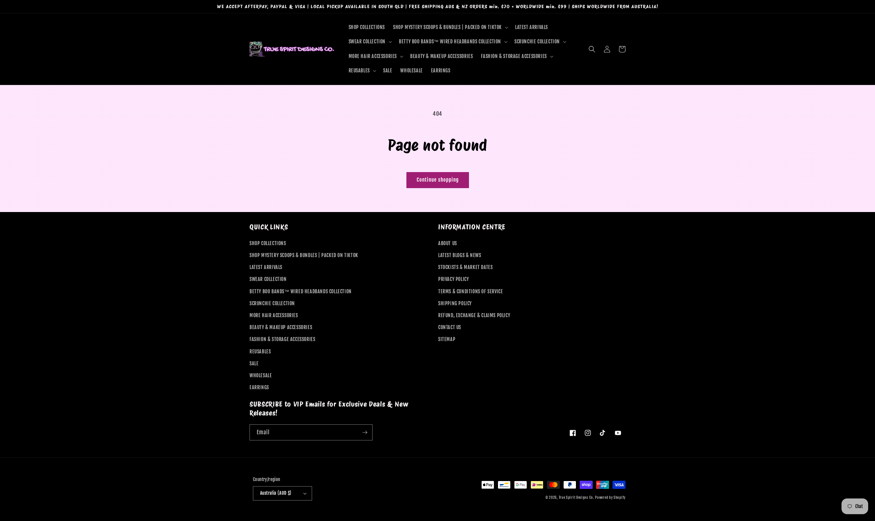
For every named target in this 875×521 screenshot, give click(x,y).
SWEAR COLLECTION (268, 279)
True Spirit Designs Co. (576, 497)
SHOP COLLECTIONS (268, 243)
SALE (254, 363)
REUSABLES (260, 351)
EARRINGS (259, 387)
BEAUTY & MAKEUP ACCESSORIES (281, 327)
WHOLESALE (261, 375)
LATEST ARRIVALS (266, 267)
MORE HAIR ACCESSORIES (274, 315)
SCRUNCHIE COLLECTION (272, 303)
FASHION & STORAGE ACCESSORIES (282, 339)
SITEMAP (446, 339)
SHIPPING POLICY (455, 303)
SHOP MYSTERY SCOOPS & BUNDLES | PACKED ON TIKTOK (304, 255)
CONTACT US (449, 327)
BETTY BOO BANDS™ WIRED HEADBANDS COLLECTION (301, 291)
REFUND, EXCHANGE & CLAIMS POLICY (474, 315)
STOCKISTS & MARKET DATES (465, 267)
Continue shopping (438, 180)
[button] (450, 27)
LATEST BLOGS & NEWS (459, 255)
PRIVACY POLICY (453, 279)
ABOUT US (447, 243)
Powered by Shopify (610, 497)
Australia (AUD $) (276, 493)
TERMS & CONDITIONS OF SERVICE (470, 291)
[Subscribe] (364, 432)
